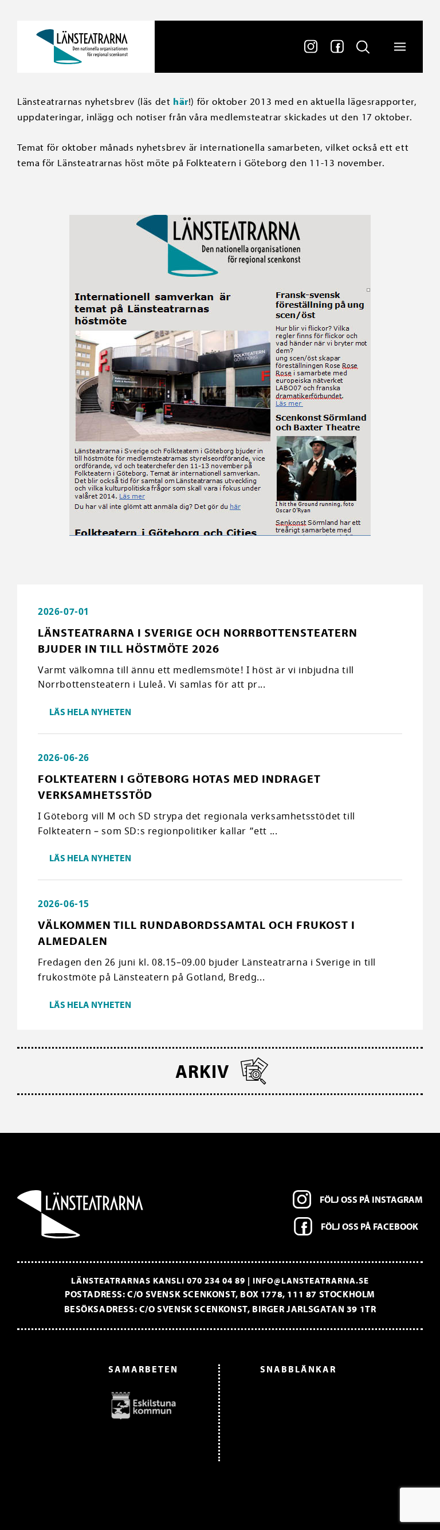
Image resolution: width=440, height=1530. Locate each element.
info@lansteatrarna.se (311, 1280)
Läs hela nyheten (90, 711)
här (180, 101)
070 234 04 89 (216, 1280)
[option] (103, 1405)
